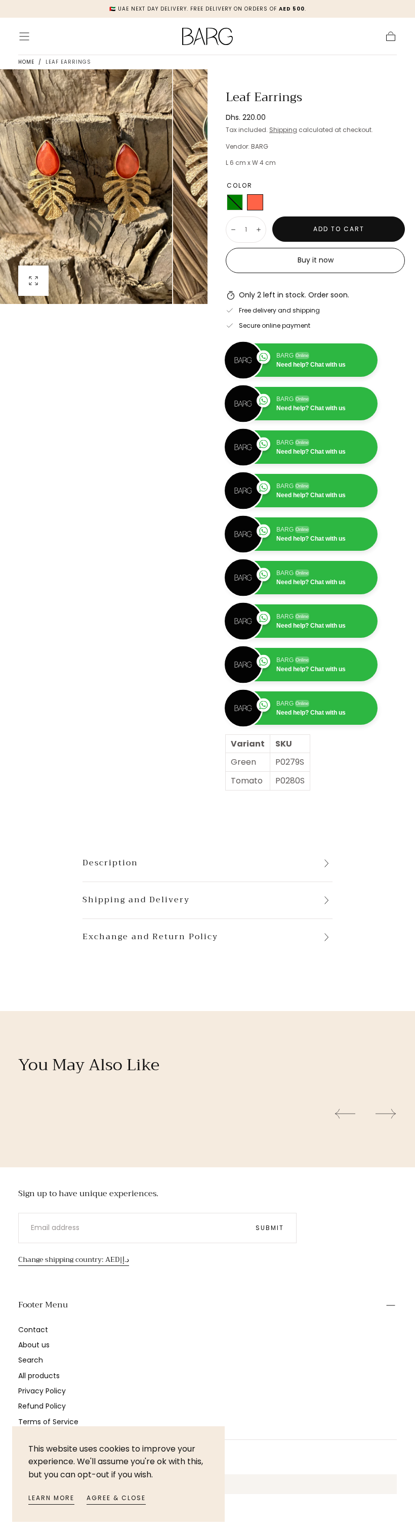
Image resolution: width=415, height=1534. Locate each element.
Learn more (51, 1498)
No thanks (207, 920)
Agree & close (116, 1498)
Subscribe (266, 886)
